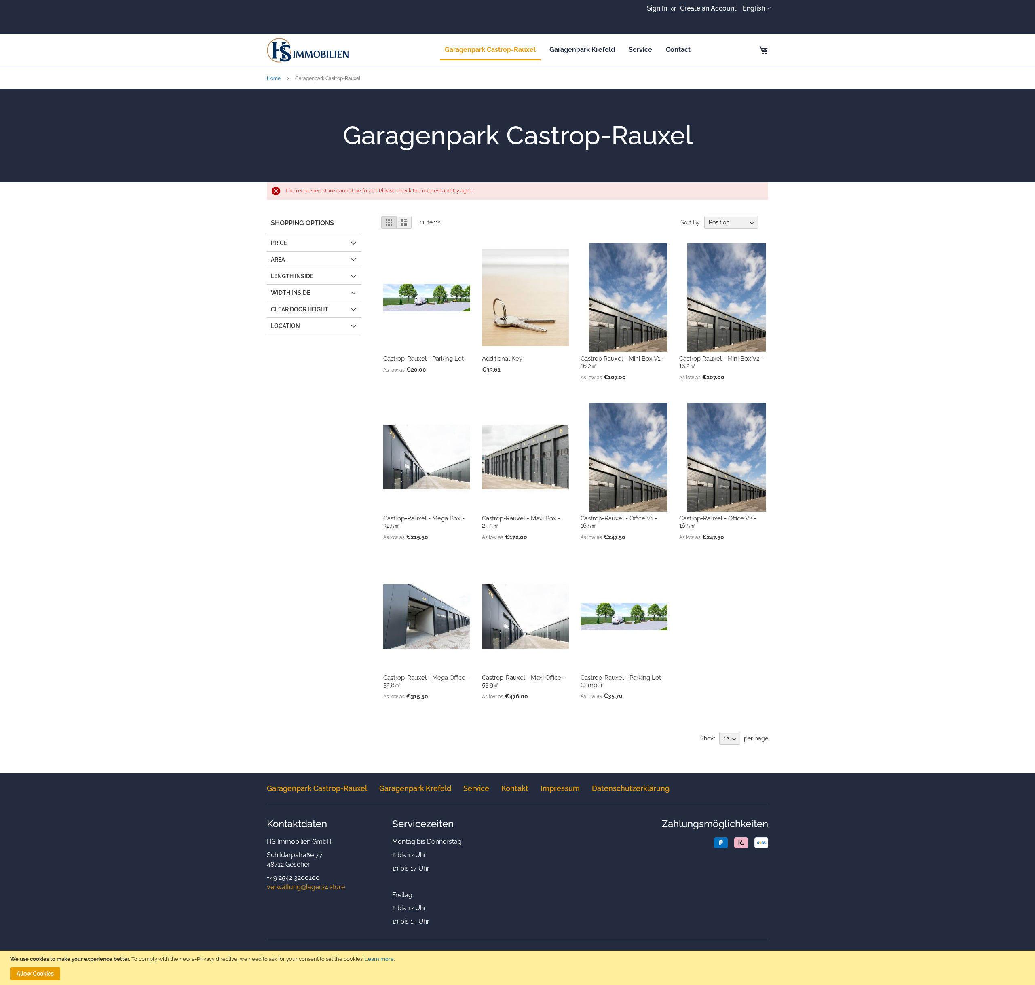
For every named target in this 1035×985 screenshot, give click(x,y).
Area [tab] (278, 259)
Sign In (657, 8)
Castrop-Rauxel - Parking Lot (423, 358)
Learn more (379, 959)
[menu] (568, 50)
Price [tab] (279, 243)
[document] (518, 967)
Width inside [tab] (290, 293)
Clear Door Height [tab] (299, 309)
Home (274, 78)
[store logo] (336, 50)
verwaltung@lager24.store (306, 887)
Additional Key (502, 358)
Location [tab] (285, 326)
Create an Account (708, 8)
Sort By (690, 222)
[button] (757, 8)
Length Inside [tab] (292, 276)
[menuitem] (490, 50)
